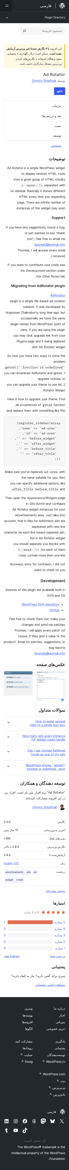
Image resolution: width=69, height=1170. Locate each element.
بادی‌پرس (57, 1094)
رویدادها (28, 1048)
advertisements (14, 872)
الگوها (29, 1029)
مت (61, 1081)
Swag (27, 1062)
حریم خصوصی (55, 1029)
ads (28, 872)
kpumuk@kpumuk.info (50, 244)
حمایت (26, 1055)
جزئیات (56, 106)
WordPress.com (52, 1074)
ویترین (29, 1008)
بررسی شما (57, 956)
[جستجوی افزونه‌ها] (24, 31)
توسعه (57, 135)
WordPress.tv (53, 1062)
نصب (58, 126)
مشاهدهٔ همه (12, 956)
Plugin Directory (55, 17)
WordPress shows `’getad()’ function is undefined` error (45, 767)
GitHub (54, 610)
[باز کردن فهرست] (6, 5)
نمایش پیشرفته (55, 891)
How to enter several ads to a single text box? (47, 723)
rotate (19, 879)
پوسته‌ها (28, 1015)
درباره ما (59, 1008)
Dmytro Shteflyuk (44, 81)
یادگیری (60, 1041)
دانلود (60, 91)
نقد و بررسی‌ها (51, 116)
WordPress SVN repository (40, 604)
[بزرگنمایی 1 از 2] (60, 676)
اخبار (62, 1015)
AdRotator (57, 295)
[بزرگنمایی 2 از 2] (28, 676)
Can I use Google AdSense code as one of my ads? (46, 752)
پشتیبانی (56, 145)
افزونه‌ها (27, 1022)
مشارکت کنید (24, 1041)
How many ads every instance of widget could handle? (43, 737)
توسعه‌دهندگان (56, 1055)
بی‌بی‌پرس (56, 1088)
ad (35, 872)
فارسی (51, 1112)
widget (9, 879)
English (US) (11, 863)
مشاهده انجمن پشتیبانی (50, 985)
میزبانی (60, 1022)
